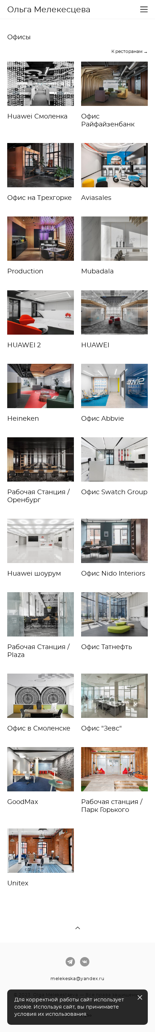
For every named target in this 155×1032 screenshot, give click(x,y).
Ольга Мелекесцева (48, 10)
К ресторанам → (129, 52)
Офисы (19, 37)
